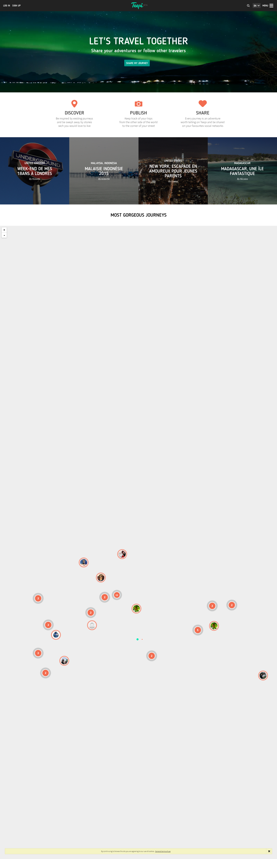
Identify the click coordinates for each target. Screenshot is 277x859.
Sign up (16, 5)
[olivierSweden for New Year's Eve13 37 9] (122, 554)
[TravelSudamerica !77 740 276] (56, 635)
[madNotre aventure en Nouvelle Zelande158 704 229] (263, 676)
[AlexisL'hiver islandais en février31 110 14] (84, 562)
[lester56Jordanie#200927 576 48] (136, 609)
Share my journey (137, 63)
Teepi (138, 6)
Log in (6, 5)
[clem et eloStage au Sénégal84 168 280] (92, 625)
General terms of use (163, 851)
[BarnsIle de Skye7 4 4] (101, 578)
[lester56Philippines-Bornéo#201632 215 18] (214, 626)
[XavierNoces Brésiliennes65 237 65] (64, 661)
